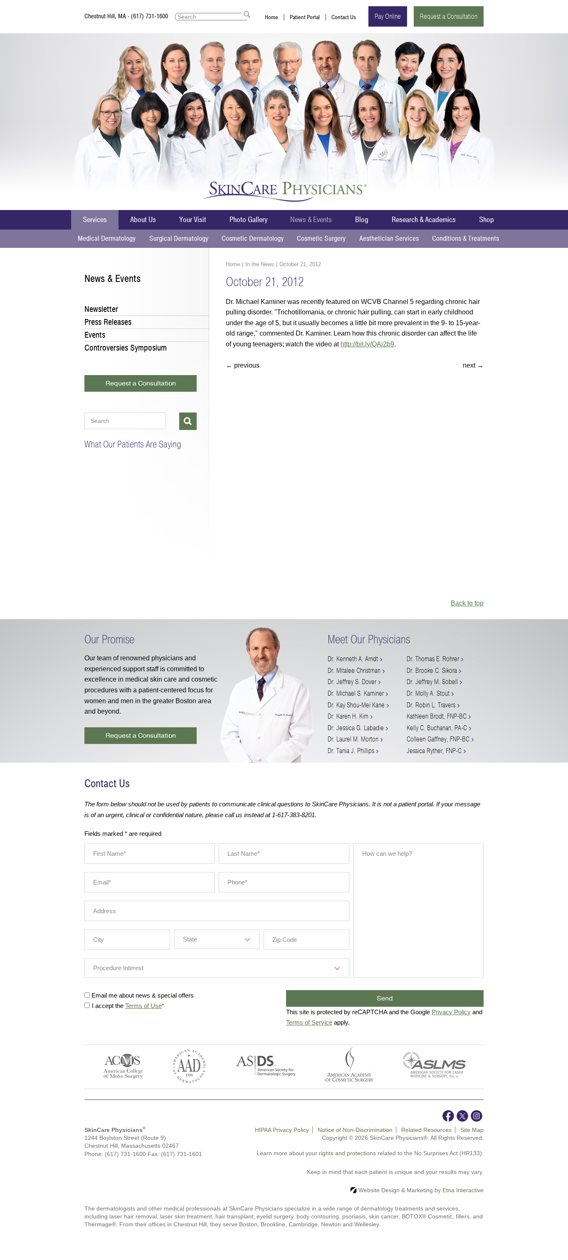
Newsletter (101, 309)
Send (385, 998)
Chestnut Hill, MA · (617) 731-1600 (126, 16)
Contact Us (343, 17)
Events (94, 335)
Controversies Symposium (125, 347)
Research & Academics (424, 220)
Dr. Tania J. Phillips (351, 751)
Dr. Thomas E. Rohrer (433, 659)
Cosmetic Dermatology (253, 238)
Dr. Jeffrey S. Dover (352, 682)
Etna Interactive (463, 1190)
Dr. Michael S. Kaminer (356, 693)
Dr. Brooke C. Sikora (432, 670)
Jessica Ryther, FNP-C (434, 751)
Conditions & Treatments (465, 238)
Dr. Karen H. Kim (348, 716)
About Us (143, 220)
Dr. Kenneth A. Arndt (353, 659)
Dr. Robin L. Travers (431, 705)
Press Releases (107, 322)
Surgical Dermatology (178, 238)
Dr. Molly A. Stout (428, 693)
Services (95, 220)
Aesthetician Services (389, 238)
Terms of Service (309, 1022)
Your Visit (192, 220)
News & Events (311, 220)
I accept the (108, 1005)
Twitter (462, 1116)
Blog (361, 220)
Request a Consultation (448, 16)
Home (271, 17)
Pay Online (388, 16)
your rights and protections (341, 1153)
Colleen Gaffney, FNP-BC (438, 739)
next (473, 365)
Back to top (467, 603)
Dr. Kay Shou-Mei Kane (356, 705)
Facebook (448, 1116)
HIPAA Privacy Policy (282, 1130)
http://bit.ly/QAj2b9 (367, 344)
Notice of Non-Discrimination (355, 1130)
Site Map (472, 1130)
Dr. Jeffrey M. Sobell (432, 682)
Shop (486, 220)
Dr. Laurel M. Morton (353, 739)
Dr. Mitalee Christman (354, 670)
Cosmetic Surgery (321, 238)
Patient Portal (305, 17)
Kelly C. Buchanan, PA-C (437, 728)
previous (242, 365)
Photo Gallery (248, 220)
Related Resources (426, 1130)
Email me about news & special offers (142, 995)
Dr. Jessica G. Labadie (356, 728)
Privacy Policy (451, 1011)
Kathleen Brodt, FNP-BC (437, 716)
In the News (259, 264)
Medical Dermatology (107, 238)
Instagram (476, 1116)
